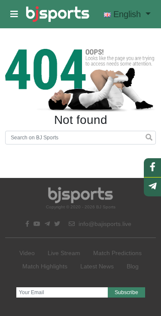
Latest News (97, 266)
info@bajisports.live (104, 223)
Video (27, 253)
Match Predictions (117, 253)
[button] (14, 14)
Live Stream (64, 253)
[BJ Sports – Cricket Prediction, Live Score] (57, 14)
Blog (133, 266)
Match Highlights (44, 266)
